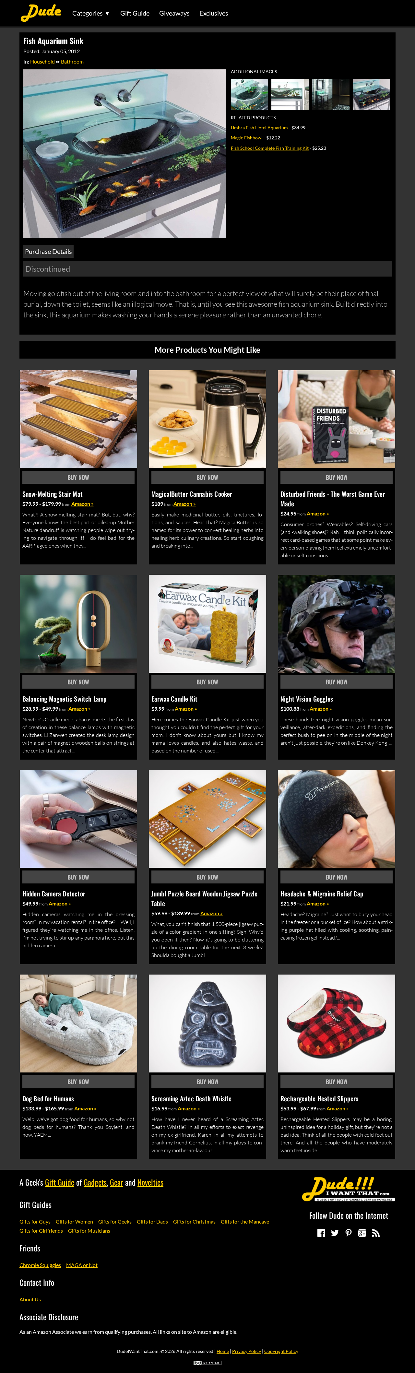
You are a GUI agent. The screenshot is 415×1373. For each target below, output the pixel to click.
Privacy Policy (246, 1351)
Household (42, 61)
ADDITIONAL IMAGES (254, 71)
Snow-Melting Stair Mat (52, 494)
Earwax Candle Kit (174, 699)
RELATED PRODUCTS (253, 117)
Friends (29, 1248)
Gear (116, 1182)
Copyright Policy (281, 1351)
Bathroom (72, 61)
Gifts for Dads (152, 1221)
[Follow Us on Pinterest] (348, 1233)
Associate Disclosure (48, 1316)
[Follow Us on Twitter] (335, 1233)
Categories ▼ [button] (91, 13)
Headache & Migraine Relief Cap (321, 893)
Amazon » (82, 504)
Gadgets (95, 1182)
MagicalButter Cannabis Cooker (191, 494)
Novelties (150, 1182)
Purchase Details (48, 251)
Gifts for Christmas (194, 1221)
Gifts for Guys (35, 1221)
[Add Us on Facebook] (321, 1233)
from (66, 504)
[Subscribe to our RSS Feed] (376, 1233)
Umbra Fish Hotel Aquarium (259, 127)
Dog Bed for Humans (48, 1098)
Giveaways (174, 13)
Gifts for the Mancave (245, 1221)
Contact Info (36, 1282)
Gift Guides (35, 1204)
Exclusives (213, 13)
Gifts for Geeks (115, 1221)
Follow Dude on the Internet (348, 1215)
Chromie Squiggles (40, 1265)
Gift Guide (134, 13)
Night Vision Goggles (306, 699)
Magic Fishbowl (247, 137)
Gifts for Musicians (89, 1230)
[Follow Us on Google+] (362, 1233)
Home (223, 1351)
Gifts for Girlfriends (41, 1230)
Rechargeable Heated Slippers (319, 1098)
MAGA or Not (82, 1265)
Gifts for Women (74, 1221)
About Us (30, 1299)
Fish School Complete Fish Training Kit (270, 148)
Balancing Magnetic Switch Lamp (64, 699)
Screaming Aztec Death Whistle (191, 1098)
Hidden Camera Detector (53, 893)
